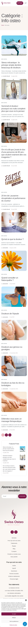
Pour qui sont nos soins (14, 540)
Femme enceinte (14, 573)
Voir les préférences (14, 621)
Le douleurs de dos (14, 588)
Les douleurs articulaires (14, 593)
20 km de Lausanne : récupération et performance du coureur (13, 198)
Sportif (14, 568)
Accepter (14, 614)
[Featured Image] (14, 45)
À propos (14, 551)
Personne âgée (14, 579)
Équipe (14, 546)
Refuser (14, 617)
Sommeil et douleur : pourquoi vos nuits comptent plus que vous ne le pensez (13, 108)
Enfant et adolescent (14, 576)
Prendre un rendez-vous (14, 554)
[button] (26, 600)
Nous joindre (14, 556)
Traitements (14, 543)
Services (14, 538)
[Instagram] (16, 532)
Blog (14, 548)
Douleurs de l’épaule (10, 313)
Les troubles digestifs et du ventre (14, 596)
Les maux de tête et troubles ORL (14, 590)
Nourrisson (14, 571)
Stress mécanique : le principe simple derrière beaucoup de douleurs (11, 65)
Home (2, 25)
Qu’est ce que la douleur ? (12, 239)
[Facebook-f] (12, 532)
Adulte (14, 565)
